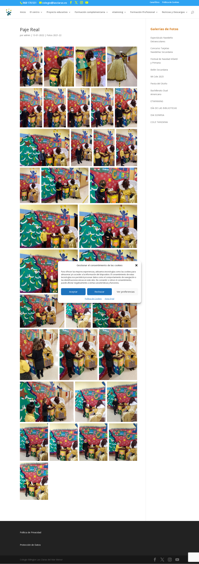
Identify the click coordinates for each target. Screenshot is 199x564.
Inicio (23, 12)
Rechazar (99, 291)
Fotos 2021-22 (54, 35)
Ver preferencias (126, 291)
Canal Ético (155, 2)
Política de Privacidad (30, 532)
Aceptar (73, 291)
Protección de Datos (30, 544)
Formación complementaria (90, 12)
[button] (136, 265)
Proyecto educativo (57, 12)
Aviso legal (109, 298)
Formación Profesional (142, 12)
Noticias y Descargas (173, 12)
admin (27, 35)
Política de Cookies (93, 298)
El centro (34, 12)
